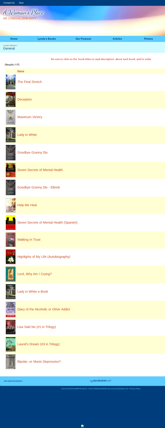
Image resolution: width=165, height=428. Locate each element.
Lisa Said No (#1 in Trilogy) (36, 327)
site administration (13, 380)
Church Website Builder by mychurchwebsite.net (108, 389)
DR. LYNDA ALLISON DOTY (19, 18)
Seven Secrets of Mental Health (40, 170)
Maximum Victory (29, 117)
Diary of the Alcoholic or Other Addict (43, 309)
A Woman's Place (23, 12)
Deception (24, 99)
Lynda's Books (9, 45)
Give (21, 2)
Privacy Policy (135, 389)
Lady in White (27, 134)
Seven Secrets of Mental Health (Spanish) (47, 222)
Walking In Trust (28, 239)
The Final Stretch (29, 82)
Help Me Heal (27, 205)
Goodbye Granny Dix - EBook (38, 187)
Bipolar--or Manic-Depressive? (39, 361)
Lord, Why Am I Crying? (34, 274)
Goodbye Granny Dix (32, 152)
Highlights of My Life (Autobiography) (43, 256)
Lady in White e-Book (32, 291)
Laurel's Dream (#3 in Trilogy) (38, 344)
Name (20, 71)
